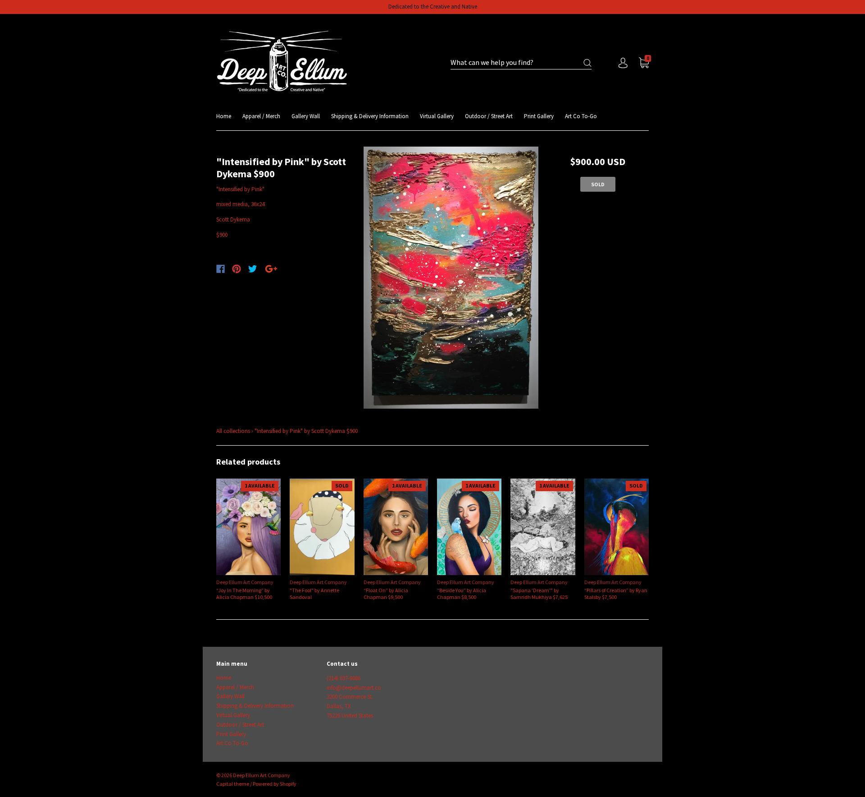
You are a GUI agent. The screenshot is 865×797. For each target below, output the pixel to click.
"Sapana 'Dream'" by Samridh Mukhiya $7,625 (539, 593)
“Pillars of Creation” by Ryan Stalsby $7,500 (615, 593)
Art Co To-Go (581, 116)
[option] (451, 278)
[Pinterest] (236, 268)
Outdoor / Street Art (489, 116)
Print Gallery (539, 116)
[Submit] (587, 63)
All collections (233, 431)
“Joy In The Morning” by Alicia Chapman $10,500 (244, 593)
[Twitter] (253, 268)
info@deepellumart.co (354, 687)
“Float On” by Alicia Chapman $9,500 (386, 593)
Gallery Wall (305, 116)
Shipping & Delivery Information (370, 116)
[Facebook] (220, 268)
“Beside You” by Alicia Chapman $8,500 (461, 593)
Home (223, 116)
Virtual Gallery (437, 116)
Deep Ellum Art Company (244, 582)
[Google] (271, 268)
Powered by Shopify (274, 783)
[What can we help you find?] (521, 63)
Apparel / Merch (261, 116)
